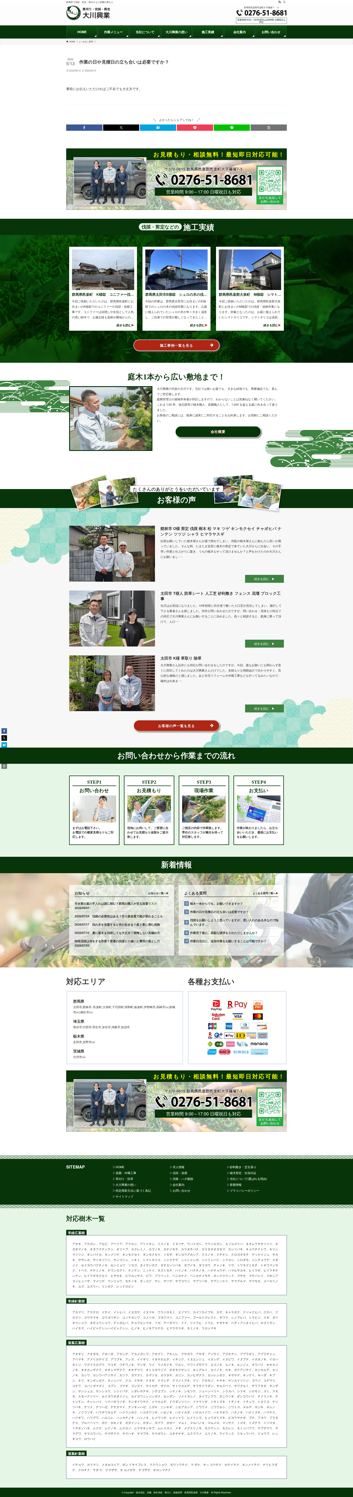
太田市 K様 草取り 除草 (181, 658)
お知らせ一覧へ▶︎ (158, 893)
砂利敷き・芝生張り (243, 1167)
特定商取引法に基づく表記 (133, 1190)
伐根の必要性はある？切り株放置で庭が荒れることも (127, 916)
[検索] (284, 2)
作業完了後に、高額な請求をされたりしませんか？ (224, 933)
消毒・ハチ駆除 (183, 1179)
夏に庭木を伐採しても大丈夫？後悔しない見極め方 (126, 933)
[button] (84, 127)
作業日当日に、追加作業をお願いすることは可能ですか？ (228, 941)
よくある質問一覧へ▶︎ (265, 893)
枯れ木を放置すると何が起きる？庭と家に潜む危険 (126, 924)
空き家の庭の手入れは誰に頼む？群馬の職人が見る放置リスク (116, 903)
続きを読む (261, 579)
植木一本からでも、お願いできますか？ (216, 903)
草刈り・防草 (124, 1179)
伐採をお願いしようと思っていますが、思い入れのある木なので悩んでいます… (234, 922)
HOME (120, 1167)
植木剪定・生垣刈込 (243, 1173)
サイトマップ (124, 1196)
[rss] (279, 2)
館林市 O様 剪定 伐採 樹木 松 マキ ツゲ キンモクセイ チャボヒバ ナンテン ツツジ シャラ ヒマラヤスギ (221, 531)
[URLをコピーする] (269, 127)
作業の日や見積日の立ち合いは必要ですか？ (219, 912)
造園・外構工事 (126, 1173)
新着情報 (236, 1185)
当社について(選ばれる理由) (248, 1179)
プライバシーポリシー (244, 1190)
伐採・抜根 (180, 1173)
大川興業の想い (126, 1185)
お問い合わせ (181, 1190)
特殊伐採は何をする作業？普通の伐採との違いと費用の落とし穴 (117, 941)
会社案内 (178, 1185)
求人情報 (178, 1167)
